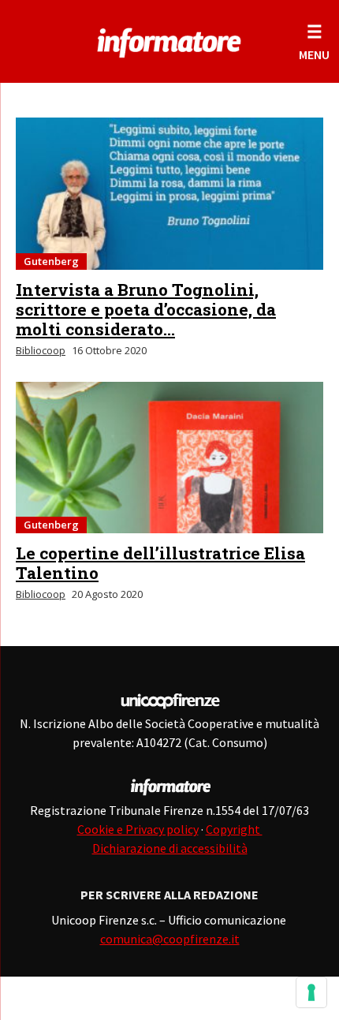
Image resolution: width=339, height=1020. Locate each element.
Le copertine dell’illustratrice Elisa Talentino (160, 563)
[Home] (169, 39)
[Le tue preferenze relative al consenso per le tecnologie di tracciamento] (311, 992)
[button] (314, 41)
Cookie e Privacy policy (138, 829)
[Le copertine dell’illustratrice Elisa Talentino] (169, 458)
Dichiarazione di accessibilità (170, 848)
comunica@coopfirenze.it (170, 939)
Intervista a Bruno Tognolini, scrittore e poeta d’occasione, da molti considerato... (146, 309)
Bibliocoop (40, 350)
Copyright (234, 829)
